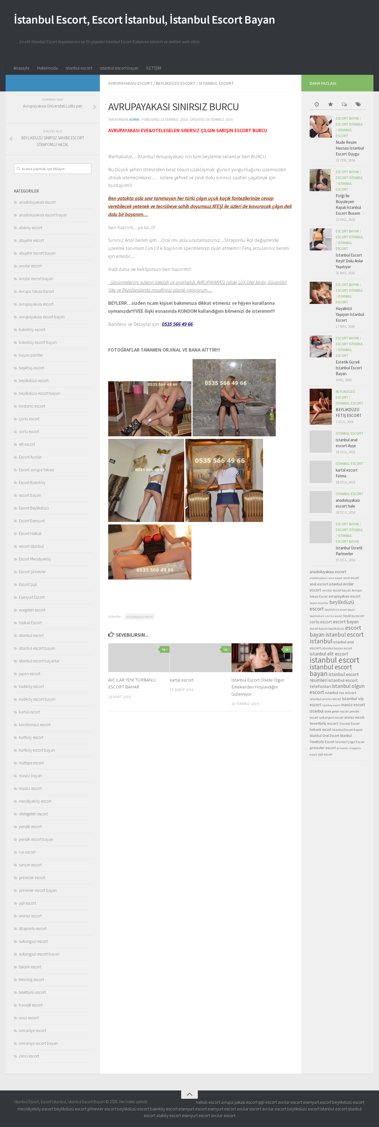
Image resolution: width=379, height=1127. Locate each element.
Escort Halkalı (30, 533)
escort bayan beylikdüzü (327, 628)
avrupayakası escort (130, 83)
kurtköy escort (31, 737)
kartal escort (182, 680)
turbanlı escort (320, 729)
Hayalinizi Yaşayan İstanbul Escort (350, 314)
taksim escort (30, 966)
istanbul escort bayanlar (39, 661)
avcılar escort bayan (36, 278)
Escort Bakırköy (32, 482)
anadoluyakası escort (37, 202)
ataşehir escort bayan (37, 253)
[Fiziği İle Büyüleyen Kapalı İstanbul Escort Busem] (321, 180)
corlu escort (29, 431)
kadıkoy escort (331, 705)
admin (134, 119)
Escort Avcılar (30, 457)
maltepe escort (31, 762)
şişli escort (27, 903)
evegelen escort (32, 610)
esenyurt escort (317, 1102)
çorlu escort (29, 418)
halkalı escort (208, 1102)
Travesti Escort (349, 723)
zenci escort (29, 1056)
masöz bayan (30, 775)
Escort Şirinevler (32, 571)
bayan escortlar (319, 603)
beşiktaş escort (31, 367)
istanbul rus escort (340, 692)
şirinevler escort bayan (38, 890)
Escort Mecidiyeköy (35, 559)
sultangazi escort (33, 941)
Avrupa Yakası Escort (36, 291)
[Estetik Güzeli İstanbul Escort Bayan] (321, 346)
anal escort (351, 578)
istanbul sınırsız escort (325, 699)
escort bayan (30, 495)
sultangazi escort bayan (39, 954)
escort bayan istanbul (335, 631)
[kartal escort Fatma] (321, 472)
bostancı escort (32, 406)
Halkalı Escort (30, 622)
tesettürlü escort (32, 992)
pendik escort (30, 826)
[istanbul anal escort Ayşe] (321, 442)
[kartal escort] (200, 657)
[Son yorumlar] (344, 105)
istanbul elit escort (329, 654)
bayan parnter (31, 355)
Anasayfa (21, 68)
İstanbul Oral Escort (324, 735)
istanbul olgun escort (337, 689)
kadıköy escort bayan (37, 699)
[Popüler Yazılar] (330, 105)
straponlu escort (33, 928)
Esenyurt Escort (32, 597)
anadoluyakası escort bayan (43, 214)
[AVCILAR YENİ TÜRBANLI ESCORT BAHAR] (139, 657)
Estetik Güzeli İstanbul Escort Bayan (349, 367)
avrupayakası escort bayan (42, 316)
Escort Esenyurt (32, 520)
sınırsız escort (30, 915)
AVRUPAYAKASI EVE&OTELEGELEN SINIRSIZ (153, 130)
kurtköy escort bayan (37, 750)
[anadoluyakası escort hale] (321, 502)
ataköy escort (30, 227)
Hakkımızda (47, 68)
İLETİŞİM (153, 68)
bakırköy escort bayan (38, 342)
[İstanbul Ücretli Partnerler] (321, 532)
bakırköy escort (32, 329)
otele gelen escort (336, 711)
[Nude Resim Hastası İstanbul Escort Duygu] (321, 127)
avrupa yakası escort (239, 1102)
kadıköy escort (31, 686)
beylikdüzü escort (176, 83)
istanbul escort (78, 68)
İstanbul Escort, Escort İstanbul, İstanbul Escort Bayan (144, 19)
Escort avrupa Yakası (36, 469)
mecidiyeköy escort (35, 801)
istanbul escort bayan (119, 68)
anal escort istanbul (326, 584)
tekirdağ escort (31, 979)
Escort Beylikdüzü (34, 508)
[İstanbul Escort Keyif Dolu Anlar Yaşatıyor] (321, 239)
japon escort (29, 673)
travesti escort (30, 1005)
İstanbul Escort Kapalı (347, 730)
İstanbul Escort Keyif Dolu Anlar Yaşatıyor (349, 260)
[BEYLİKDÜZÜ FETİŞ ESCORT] (321, 407)
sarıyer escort (30, 864)
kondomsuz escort (34, 724)
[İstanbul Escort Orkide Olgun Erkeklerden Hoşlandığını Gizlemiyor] (262, 657)
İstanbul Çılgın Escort (350, 742)
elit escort (27, 444)
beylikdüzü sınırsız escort (326, 616)
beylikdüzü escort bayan (39, 393)
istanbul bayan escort (337, 648)
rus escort (27, 852)
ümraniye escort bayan (38, 1043)
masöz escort (30, 788)
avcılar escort (30, 265)
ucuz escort (29, 1017)
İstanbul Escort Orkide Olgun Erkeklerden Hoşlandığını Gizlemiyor (257, 687)
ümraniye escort (32, 1030)
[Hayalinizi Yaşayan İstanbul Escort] (321, 293)
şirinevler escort (32, 877)
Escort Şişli (28, 584)
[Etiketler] (358, 105)
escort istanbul (31, 546)
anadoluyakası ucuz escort (326, 578)
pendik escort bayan (36, 839)
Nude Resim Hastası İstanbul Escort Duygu (350, 148)
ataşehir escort (31, 240)
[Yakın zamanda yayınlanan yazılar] (317, 105)
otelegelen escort (33, 813)
